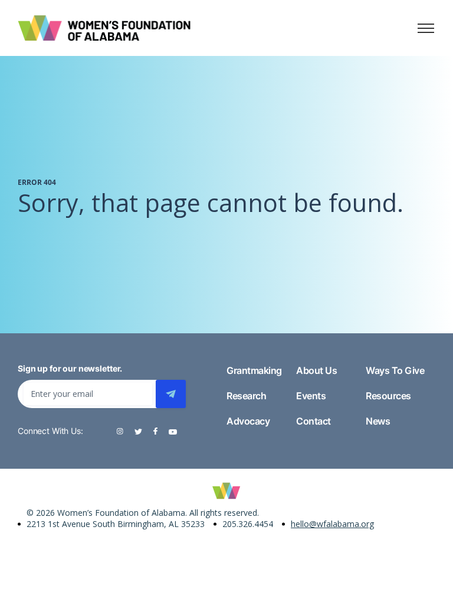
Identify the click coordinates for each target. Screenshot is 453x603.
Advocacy (248, 421)
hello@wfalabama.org (332, 523)
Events (311, 396)
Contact (313, 421)
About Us (316, 370)
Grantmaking (254, 370)
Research (246, 396)
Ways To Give (395, 370)
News (378, 421)
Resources (388, 396)
